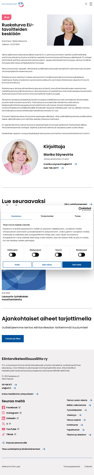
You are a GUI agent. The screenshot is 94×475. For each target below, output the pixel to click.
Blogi (6, 17)
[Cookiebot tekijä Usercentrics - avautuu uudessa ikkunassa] (80, 209)
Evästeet (88, 466)
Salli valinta (47, 265)
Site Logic (16, 466)
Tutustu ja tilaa (12, 338)
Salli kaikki (76, 265)
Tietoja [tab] (78, 216)
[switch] (35, 255)
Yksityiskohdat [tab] (47, 216)
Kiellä (17, 265)
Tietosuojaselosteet (71, 466)
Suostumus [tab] (16, 216)
